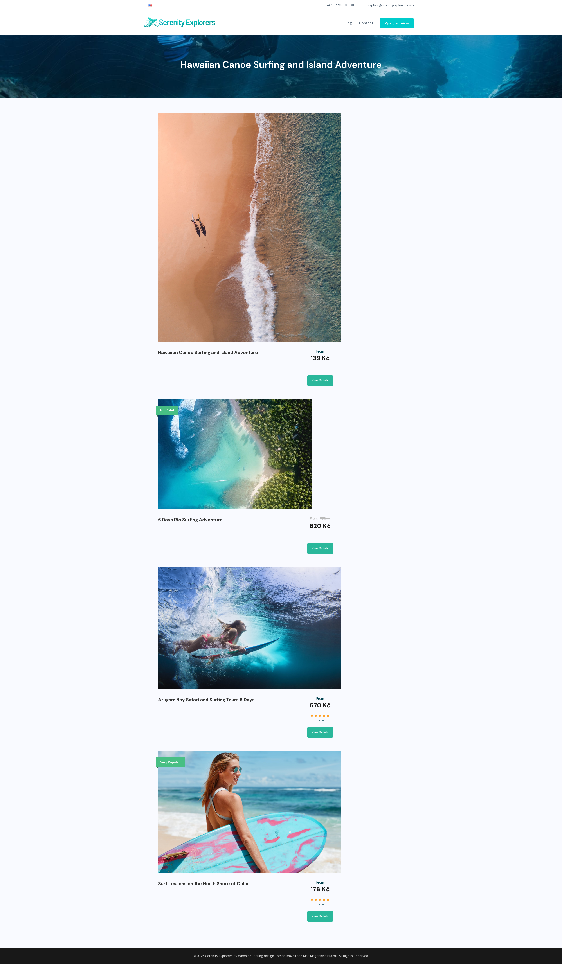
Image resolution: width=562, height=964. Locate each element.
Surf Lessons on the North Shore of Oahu (203, 884)
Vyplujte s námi (397, 23)
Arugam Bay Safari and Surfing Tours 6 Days (206, 700)
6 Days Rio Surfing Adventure (190, 520)
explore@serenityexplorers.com (391, 5)
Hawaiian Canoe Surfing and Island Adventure (208, 352)
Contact (366, 23)
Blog (348, 23)
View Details (320, 380)
